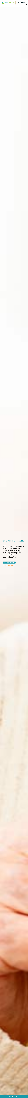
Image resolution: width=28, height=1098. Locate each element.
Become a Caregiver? (9, 562)
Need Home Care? (9, 565)
